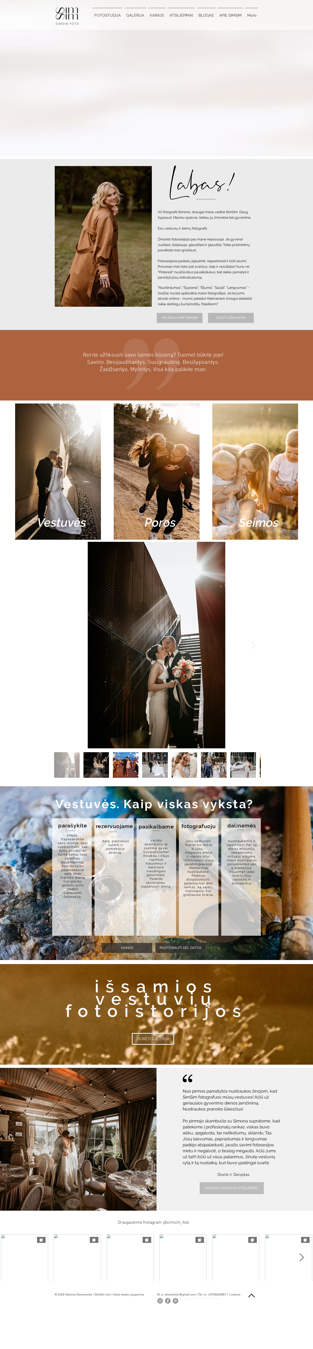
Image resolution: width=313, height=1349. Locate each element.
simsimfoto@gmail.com (180, 1294)
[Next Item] (253, 645)
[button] (135, 13)
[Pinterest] (175, 1301)
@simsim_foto (176, 1222)
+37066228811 (218, 1294)
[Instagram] (160, 1301)
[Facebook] (168, 1301)
